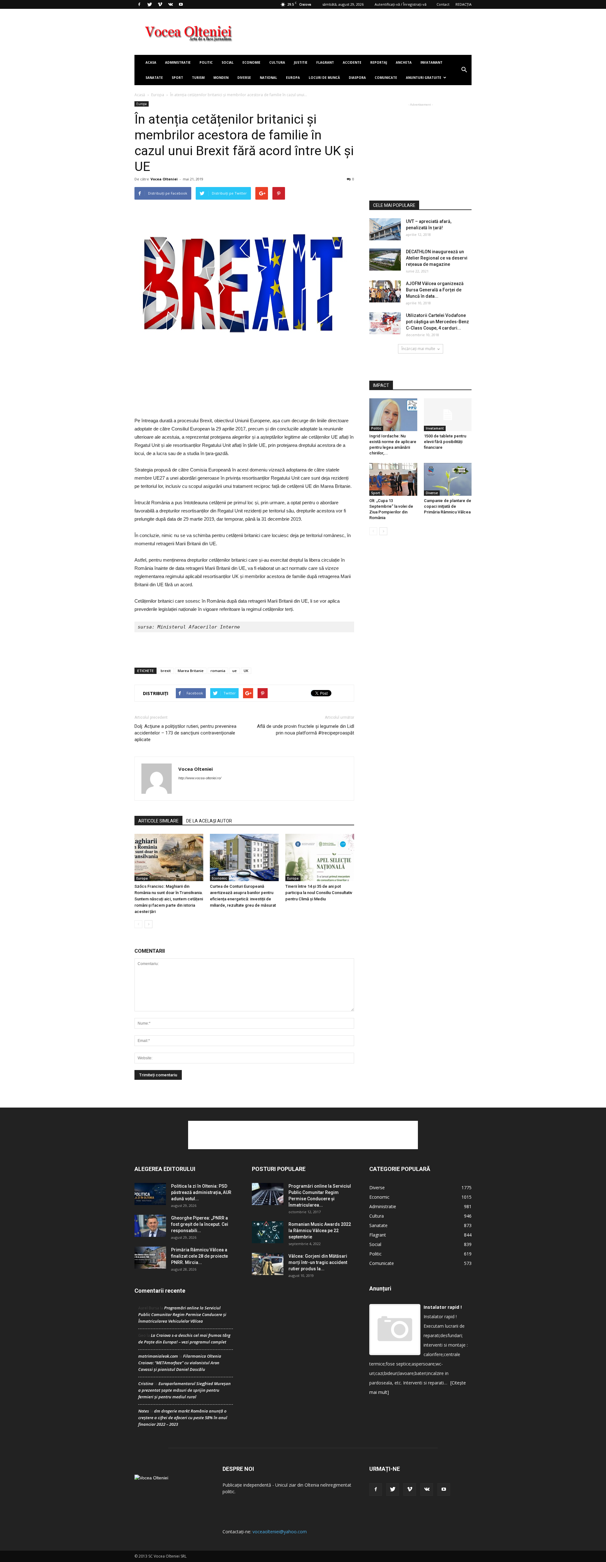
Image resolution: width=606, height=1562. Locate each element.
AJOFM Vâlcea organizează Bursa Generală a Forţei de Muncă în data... (435, 290)
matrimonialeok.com (158, 1356)
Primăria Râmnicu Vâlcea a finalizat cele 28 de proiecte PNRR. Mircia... (199, 1256)
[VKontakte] (170, 4)
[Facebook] (139, 4)
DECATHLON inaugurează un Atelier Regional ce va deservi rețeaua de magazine (436, 258)
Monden (221, 77)
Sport (177, 77)
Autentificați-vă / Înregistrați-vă (400, 4)
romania (218, 670)
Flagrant (325, 62)
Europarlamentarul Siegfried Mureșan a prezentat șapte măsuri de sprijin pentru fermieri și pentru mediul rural (184, 1390)
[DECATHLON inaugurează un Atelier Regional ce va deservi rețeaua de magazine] (385, 260)
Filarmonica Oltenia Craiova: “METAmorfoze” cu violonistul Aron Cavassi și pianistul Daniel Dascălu (179, 1362)
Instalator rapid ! (443, 1307)
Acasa (151, 62)
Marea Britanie (191, 670)
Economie (251, 62)
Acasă (139, 94)
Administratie (178, 62)
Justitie (300, 62)
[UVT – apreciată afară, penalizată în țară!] (385, 229)
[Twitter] (149, 4)
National (268, 77)
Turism (198, 77)
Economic (219, 878)
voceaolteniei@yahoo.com (279, 1532)
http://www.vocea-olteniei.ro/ (199, 778)
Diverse (244, 77)
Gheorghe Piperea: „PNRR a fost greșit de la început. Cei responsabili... (199, 1224)
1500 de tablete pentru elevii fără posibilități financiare (445, 442)
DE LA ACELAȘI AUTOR (209, 820)
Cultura (277, 62)
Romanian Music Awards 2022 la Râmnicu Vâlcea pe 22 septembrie (319, 1230)
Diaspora (357, 77)
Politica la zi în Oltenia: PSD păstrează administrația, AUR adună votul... (201, 1192)
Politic (206, 62)
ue (234, 670)
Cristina (145, 1383)
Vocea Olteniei (164, 179)
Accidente (352, 62)
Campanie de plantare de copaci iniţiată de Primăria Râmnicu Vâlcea (447, 506)
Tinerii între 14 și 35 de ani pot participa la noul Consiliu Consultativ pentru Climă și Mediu (318, 892)
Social (228, 62)
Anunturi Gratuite (423, 77)
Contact (443, 4)
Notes (143, 1411)
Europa (293, 77)
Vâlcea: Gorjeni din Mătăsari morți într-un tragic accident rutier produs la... (317, 1262)
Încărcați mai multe (418, 348)
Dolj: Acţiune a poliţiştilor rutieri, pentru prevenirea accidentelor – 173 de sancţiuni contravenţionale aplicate (185, 732)
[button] (464, 70)
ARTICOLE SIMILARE (158, 820)
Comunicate (386, 77)
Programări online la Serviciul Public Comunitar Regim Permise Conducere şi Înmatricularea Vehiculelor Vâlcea (182, 1314)
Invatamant (431, 62)
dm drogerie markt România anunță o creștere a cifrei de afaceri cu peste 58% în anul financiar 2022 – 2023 (182, 1417)
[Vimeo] (160, 4)
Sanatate (154, 77)
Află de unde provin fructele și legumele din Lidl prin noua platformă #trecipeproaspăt (305, 729)
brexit (166, 670)
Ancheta (404, 62)
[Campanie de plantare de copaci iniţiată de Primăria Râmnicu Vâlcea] (448, 479)
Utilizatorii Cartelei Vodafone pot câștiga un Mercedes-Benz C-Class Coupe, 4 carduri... (437, 322)
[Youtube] (181, 4)
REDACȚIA (463, 4)
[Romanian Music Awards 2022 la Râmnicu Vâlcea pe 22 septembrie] (267, 1232)
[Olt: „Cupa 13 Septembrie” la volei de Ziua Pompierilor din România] (393, 479)
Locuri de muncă (324, 77)
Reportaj (378, 62)
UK (246, 670)
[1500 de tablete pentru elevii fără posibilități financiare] (448, 414)
